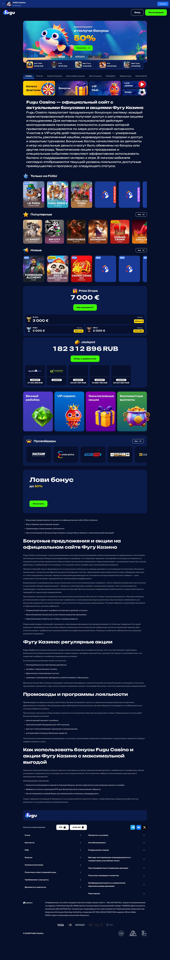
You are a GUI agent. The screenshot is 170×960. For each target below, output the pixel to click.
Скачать (162, 4)
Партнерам (94, 894)
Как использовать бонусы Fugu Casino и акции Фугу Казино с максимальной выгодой (70, 533)
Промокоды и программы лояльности (45, 529)
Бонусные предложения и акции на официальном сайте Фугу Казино (61, 520)
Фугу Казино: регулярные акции (42, 524)
